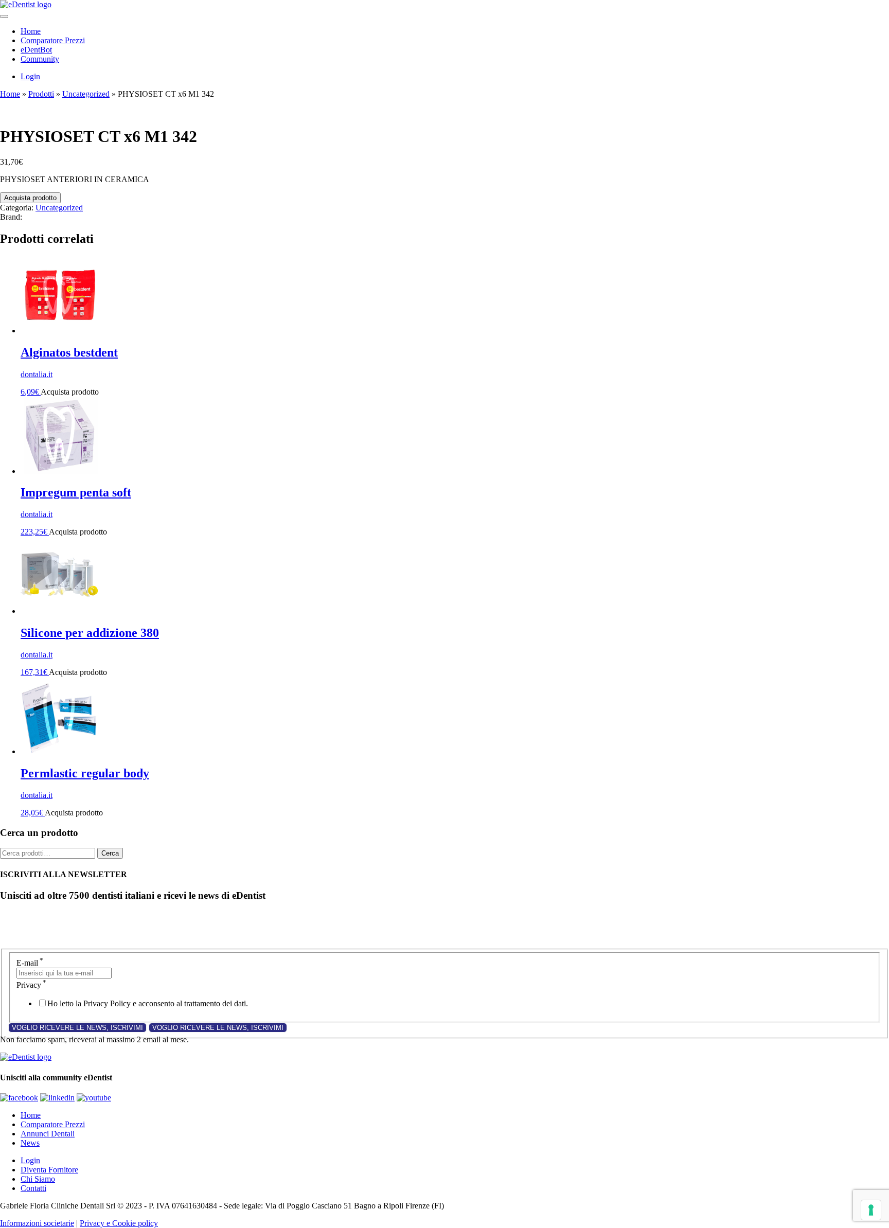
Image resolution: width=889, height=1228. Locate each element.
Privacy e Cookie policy (119, 1223)
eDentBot (36, 49)
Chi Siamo (38, 1178)
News (30, 1142)
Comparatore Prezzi (53, 40)
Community (40, 59)
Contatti (33, 1188)
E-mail (29, 962)
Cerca (110, 853)
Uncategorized (86, 94)
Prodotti (41, 94)
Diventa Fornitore (49, 1169)
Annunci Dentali (48, 1133)
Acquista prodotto (30, 198)
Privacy (31, 985)
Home (31, 31)
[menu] (4, 16)
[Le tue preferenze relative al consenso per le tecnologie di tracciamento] (871, 1210)
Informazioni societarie (37, 1223)
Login (30, 76)
